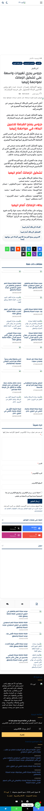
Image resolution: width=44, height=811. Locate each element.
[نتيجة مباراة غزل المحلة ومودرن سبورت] (32, 351)
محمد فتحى (35, 94)
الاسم (40, 463)
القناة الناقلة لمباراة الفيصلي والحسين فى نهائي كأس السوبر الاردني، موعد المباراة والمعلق (32, 336)
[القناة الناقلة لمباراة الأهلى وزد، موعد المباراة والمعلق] (32, 301)
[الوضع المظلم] (7, 3)
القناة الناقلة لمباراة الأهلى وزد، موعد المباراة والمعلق (33, 310)
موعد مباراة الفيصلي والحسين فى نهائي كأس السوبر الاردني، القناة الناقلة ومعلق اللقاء (11, 336)
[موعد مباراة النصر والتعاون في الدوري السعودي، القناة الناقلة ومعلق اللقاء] (32, 275)
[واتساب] (7, 249)
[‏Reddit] (18, 249)
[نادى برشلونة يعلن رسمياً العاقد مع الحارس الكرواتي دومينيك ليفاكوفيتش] (11, 351)
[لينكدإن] (29, 249)
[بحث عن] (3, 3)
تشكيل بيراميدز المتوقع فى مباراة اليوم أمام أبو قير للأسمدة (33, 385)
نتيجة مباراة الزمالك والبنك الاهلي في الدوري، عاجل (33, 410)
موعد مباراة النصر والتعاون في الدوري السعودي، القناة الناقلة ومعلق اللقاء (32, 285)
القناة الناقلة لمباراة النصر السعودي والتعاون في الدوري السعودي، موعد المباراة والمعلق (12, 286)
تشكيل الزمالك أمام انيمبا (30, 232)
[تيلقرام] (39, 254)
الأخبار (31, 58)
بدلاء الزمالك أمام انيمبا (30, 227)
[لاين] (29, 254)
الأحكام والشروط (19, 796)
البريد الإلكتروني (36, 473)
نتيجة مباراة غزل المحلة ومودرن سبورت (34, 360)
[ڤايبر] (34, 254)
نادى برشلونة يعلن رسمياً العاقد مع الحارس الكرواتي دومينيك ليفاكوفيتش (12, 361)
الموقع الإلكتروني (37, 483)
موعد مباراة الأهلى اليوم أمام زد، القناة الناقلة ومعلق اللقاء (12, 311)
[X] (34, 249)
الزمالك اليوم (17, 63)
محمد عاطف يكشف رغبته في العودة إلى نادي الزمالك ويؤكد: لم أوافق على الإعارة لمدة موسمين (11, 386)
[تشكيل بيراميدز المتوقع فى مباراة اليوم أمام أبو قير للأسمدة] (32, 375)
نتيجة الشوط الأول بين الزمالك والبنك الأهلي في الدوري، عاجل (12, 411)
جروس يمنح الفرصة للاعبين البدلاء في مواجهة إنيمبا (22, 238)
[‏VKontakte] (12, 249)
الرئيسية (37, 58)
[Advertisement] (22, 30)
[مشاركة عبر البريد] (23, 254)
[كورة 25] (22, 2)
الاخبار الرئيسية (29, 63)
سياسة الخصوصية (31, 796)
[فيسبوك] (39, 249)
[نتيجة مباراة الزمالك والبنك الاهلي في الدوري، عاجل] (32, 401)
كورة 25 (6, 792)
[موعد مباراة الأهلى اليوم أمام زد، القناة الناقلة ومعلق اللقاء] (11, 301)
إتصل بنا (9, 796)
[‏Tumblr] (23, 249)
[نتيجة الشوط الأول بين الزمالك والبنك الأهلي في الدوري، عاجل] (11, 401)
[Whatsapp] (38, 805)
